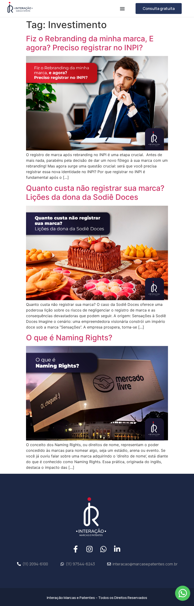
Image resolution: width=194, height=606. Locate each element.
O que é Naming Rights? (69, 337)
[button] (122, 8)
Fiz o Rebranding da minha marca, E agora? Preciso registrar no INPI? (90, 43)
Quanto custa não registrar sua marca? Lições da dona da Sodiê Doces (95, 193)
